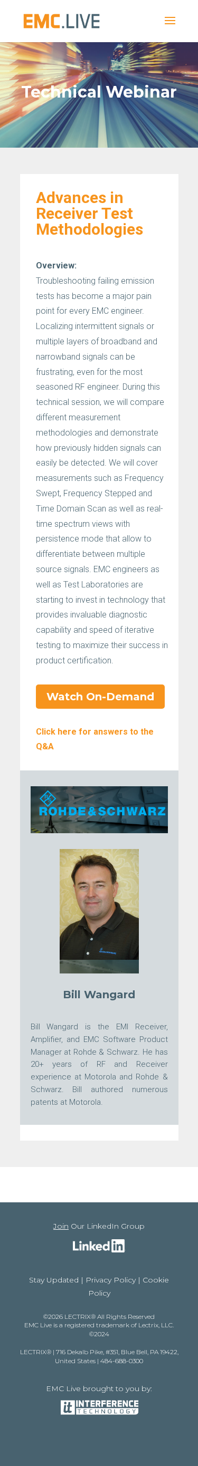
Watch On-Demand (100, 696)
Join (61, 1226)
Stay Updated (54, 1280)
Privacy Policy (111, 1280)
